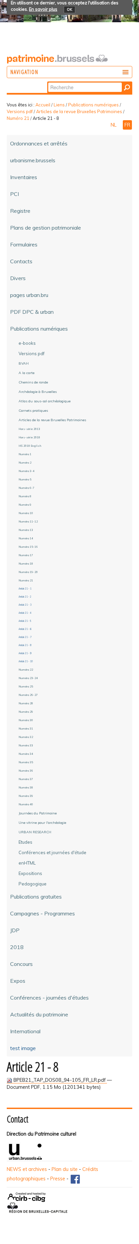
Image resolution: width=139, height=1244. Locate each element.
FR (127, 125)
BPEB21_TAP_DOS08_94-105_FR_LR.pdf (59, 1080)
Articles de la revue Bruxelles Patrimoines (79, 111)
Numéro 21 (18, 118)
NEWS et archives (27, 1169)
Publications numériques (93, 104)
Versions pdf (20, 111)
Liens (59, 104)
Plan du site (65, 1169)
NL (114, 125)
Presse (57, 1179)
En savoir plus (43, 9)
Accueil (42, 104)
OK (69, 9)
